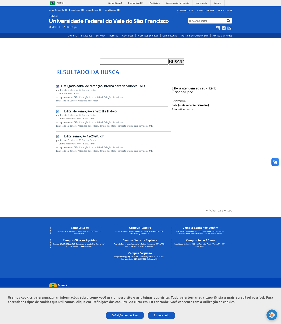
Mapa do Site (225, 10)
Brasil (61, 3)
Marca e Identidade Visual (195, 35)
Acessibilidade (185, 10)
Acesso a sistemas (222, 35)
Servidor (100, 35)
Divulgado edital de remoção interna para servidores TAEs (103, 86)
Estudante (86, 35)
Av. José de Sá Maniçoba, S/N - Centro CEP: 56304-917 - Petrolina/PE (79, 232)
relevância (179, 101)
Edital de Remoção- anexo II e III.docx (90, 111)
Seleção (107, 97)
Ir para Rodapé (111, 10)
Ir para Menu (76, 10)
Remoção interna (87, 97)
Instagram (218, 28)
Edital (100, 97)
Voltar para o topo (220, 210)
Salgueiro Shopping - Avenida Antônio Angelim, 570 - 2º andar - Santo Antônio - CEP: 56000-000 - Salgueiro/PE (139, 258)
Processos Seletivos (147, 35)
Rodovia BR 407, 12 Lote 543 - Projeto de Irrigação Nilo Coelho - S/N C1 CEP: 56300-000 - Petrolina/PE (79, 245)
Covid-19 (72, 35)
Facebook (224, 28)
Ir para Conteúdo (57, 10)
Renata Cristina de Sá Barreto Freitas (78, 90)
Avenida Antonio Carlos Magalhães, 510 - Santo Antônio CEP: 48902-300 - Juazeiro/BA (139, 232)
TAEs (76, 97)
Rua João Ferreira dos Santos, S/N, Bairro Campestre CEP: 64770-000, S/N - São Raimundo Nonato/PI (139, 245)
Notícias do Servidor (88, 101)
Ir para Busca (93, 10)
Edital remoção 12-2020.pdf (84, 136)
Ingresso (113, 35)
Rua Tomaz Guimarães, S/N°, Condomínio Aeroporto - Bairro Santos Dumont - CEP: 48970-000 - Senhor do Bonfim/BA (199, 232)
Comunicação (169, 35)
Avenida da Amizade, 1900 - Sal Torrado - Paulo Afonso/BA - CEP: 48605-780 (199, 245)
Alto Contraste (205, 10)
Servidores (118, 97)
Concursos (127, 35)
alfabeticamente (182, 109)
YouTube (229, 28)
